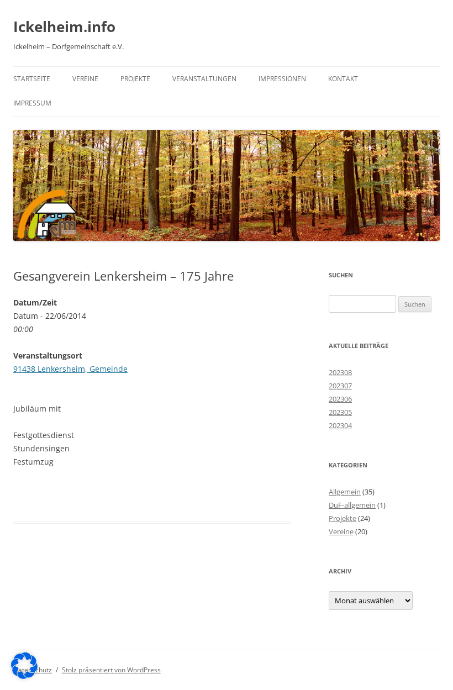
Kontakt (343, 78)
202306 (340, 399)
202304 (340, 425)
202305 (340, 412)
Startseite (31, 78)
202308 (340, 372)
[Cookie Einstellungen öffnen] (24, 676)
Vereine (85, 78)
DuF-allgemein (352, 505)
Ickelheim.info (64, 26)
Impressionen (282, 78)
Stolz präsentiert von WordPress (111, 670)
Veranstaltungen (204, 78)
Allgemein (345, 492)
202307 (340, 386)
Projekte (135, 78)
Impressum (32, 103)
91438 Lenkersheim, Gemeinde (70, 369)
